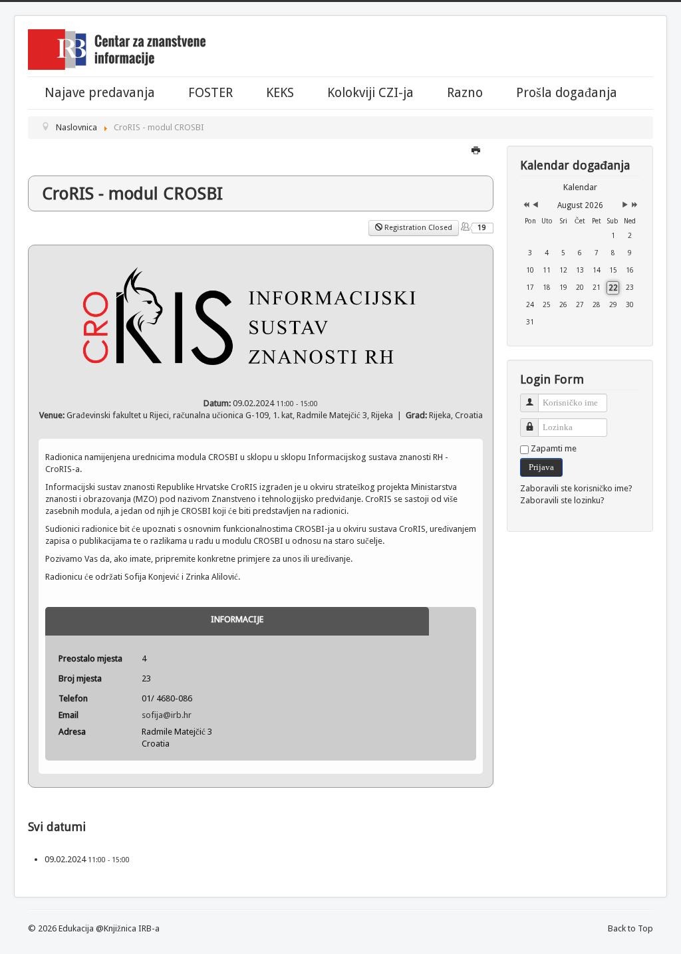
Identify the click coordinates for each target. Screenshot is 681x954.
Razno (465, 93)
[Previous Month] (535, 205)
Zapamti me (554, 448)
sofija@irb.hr (167, 715)
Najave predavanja (100, 93)
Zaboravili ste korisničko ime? (576, 488)
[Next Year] (633, 205)
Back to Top (630, 928)
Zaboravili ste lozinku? (562, 500)
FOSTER (210, 93)
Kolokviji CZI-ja (370, 93)
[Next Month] (625, 205)
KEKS (280, 93)
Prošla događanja (566, 93)
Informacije (237, 619)
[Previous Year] (525, 205)
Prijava (541, 467)
